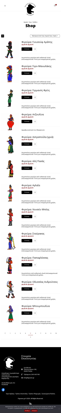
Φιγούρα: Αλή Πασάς (33, 161)
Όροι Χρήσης (10, 394)
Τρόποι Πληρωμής (35, 394)
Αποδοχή (27, 410)
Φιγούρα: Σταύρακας (33, 233)
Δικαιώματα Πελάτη (48, 394)
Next (30, 337)
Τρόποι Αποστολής (21, 394)
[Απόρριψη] (59, 409)
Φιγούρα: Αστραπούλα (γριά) (37, 137)
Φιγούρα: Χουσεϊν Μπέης (35, 209)
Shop (30, 22)
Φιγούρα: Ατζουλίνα (33, 114)
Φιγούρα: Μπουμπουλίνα (36, 306)
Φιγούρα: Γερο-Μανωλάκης (36, 66)
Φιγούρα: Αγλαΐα (31, 185)
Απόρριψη (34, 410)
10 (56, 333)
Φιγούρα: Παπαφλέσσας (35, 257)
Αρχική (26, 22)
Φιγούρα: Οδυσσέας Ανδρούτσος (40, 281)
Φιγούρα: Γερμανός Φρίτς (36, 90)
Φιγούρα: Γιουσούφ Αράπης (37, 42)
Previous (5, 333)
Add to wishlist (35, 49)
